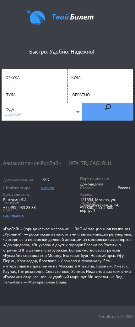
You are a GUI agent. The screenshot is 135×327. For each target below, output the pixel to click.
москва (47, 187)
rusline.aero (13, 215)
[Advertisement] (67, 145)
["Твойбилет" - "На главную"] (60, 17)
